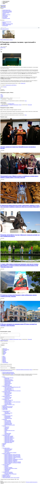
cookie (12, 374)
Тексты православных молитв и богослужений (10, 477)
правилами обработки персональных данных (24, 369)
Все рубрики (4, 17)
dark (3, 47)
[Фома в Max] (3, 354)
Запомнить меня (4, 343)
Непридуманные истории (7, 10)
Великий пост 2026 (8, 449)
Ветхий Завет (7, 378)
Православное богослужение (7, 23)
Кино (6, 431)
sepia (4, 47)
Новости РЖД (5, 409)
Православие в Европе (9, 439)
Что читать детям (8, 402)
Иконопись (7, 428)
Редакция (4, 86)
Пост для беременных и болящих (10, 452)
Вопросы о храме (8, 463)
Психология (4, 419)
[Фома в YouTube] (4, 352)
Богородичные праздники (9, 389)
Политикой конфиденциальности (6, 370)
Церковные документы (6, 475)
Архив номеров (5, 362)
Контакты (4, 358)
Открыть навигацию (6, 1)
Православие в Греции (9, 438)
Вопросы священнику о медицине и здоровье (13, 462)
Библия (3, 376)
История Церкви (8, 416)
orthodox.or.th (23, 83)
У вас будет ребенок (8, 403)
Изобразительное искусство (9, 430)
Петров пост (7, 451)
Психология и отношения (7, 11)
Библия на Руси (7, 384)
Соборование (7, 470)
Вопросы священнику (6, 14)
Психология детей (8, 400)
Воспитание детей (5, 399)
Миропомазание (7, 469)
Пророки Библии (8, 381)
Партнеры (4, 361)
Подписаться (13, 367)
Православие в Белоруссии (9, 437)
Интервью (4, 443)
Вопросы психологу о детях (9, 404)
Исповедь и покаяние (8, 467)
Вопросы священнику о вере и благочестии (12, 454)
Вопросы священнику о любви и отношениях (13, 461)
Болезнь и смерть (8, 420)
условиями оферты (10, 103)
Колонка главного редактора (7, 406)
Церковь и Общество (6, 476)
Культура (4, 425)
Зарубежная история (8, 418)
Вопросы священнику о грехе (10, 458)
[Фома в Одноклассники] (5, 349)
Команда (4, 359)
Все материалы (5, 16)
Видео (3, 446)
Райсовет (4, 22)
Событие (11, 39)
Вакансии (4, 360)
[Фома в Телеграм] (4, 350)
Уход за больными (8, 421)
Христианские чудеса (8, 412)
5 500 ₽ (1, 96)
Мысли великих (7, 434)
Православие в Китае (8, 442)
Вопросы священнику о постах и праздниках (13, 390)
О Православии (7, 413)
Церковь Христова (5, 474)
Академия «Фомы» (5, 12)
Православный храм (6, 396)
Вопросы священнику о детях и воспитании (12, 401)
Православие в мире (6, 435)
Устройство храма (8, 398)
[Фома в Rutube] (4, 353)
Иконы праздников (8, 393)
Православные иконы (6, 391)
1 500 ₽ (1, 95)
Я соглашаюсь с (8, 103)
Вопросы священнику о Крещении (11, 460)
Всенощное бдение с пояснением (10, 473)
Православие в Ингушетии (9, 440)
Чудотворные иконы (8, 395)
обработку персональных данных (15, 104)
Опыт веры (7, 411)
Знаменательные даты (8, 415)
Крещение (6, 465)
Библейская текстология (9, 380)
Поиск (4, 3)
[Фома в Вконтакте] (4, 348)
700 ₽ (1, 94)
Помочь (4, 5)
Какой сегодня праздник (6, 21)
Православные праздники (7, 386)
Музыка (6, 429)
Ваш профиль (5, 2)
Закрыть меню (3, 6)
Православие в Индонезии (9, 441)
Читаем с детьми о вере (6, 24)
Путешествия (4, 408)
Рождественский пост (8, 448)
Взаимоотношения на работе (10, 424)
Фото (3, 445)
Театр (6, 432)
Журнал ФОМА (3, 39)
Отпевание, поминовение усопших (11, 468)
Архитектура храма (8, 397)
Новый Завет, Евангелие (9, 377)
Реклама (3, 357)
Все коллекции (5, 25)
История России (7, 417)
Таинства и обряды (5, 464)
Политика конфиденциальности (8, 372)
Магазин (4, 356)
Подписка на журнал (6, 18)
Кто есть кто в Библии (8, 379)
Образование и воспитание (7, 407)
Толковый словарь (8, 433)
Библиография (7, 385)
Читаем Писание (8, 382)
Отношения (4, 405)
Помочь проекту (3, 102)
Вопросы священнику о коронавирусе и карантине (14, 459)
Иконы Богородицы (8, 392)
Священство (7, 471)
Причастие (6, 466)
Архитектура (7, 426)
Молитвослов (4, 15)
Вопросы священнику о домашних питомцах (13, 457)
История (4, 414)
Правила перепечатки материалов (8, 373)
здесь (26, 100)
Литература (7, 427)
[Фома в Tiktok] (3, 351)
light (1, 47)
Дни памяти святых (8, 388)
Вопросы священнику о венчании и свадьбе (12, 455)
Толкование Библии (8, 383)
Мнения (3, 444)
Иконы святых (7, 394)
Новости (4, 13)
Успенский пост (7, 450)
